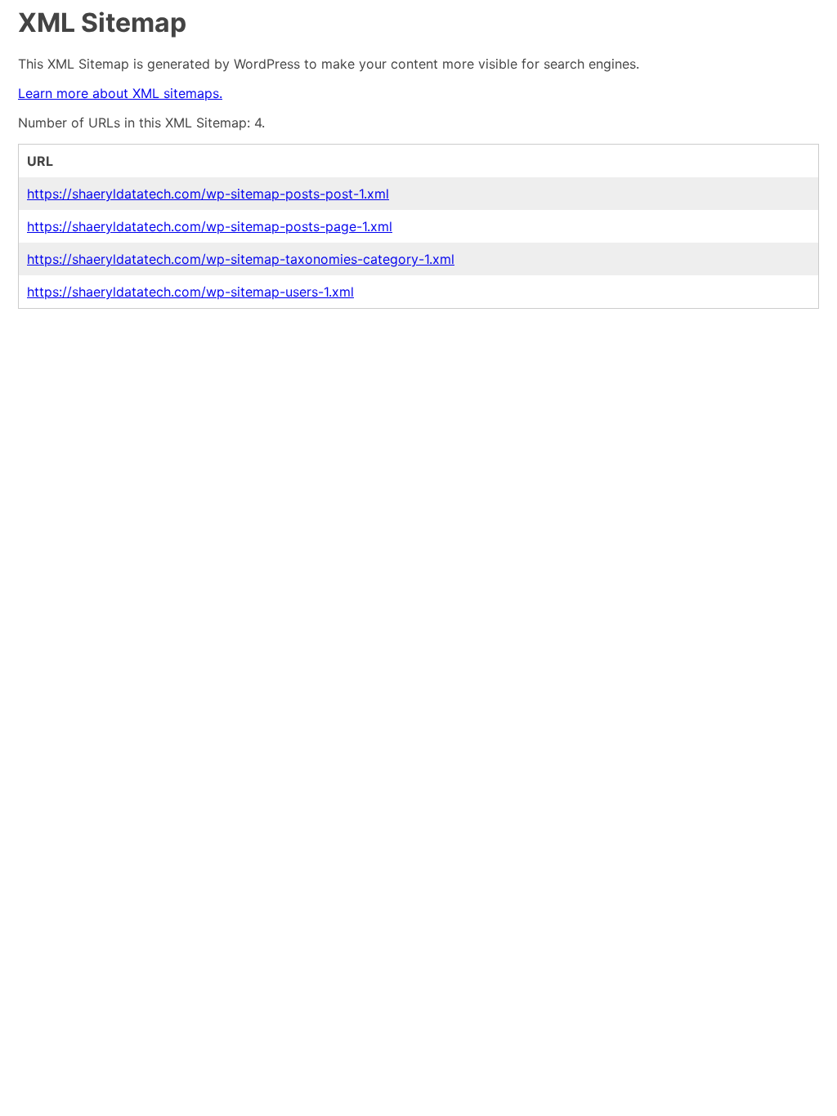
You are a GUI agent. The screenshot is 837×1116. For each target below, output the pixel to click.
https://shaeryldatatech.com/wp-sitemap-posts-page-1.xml (209, 226)
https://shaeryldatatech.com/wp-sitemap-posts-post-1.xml (208, 193)
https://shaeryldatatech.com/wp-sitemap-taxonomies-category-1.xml (240, 259)
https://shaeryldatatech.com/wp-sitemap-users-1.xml (190, 291)
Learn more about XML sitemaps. (120, 93)
